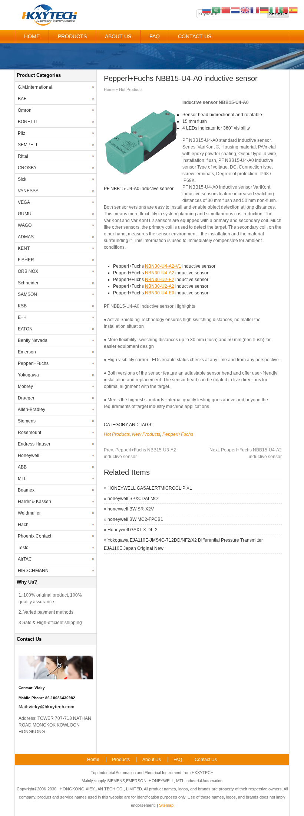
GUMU (25, 213)
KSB (22, 306)
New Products (146, 434)
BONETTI (27, 121)
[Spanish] (293, 9)
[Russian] (207, 9)
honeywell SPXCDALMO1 (134, 498)
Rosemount (29, 432)
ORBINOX (28, 271)
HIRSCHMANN (33, 570)
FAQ (154, 36)
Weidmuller (29, 513)
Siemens (27, 421)
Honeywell (28, 455)
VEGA (24, 202)
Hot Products (131, 89)
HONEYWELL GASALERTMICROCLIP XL (150, 488)
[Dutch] (236, 9)
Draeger (26, 398)
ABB (22, 467)
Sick (22, 179)
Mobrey (25, 386)
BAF (22, 98)
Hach (23, 524)
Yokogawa (28, 375)
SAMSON (27, 294)
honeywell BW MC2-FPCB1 (135, 519)
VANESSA (28, 190)
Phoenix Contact (34, 536)
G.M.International (35, 87)
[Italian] (274, 9)
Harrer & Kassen (34, 501)
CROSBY (27, 167)
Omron (25, 110)
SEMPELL (28, 144)
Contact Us (194, 36)
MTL (22, 478)
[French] (255, 9)
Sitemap (166, 805)
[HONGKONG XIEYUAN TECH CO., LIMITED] (49, 24)
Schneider (28, 282)
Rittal (23, 156)
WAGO (25, 225)
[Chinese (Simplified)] (226, 9)
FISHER (26, 259)
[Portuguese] (284, 9)
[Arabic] (216, 9)
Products (72, 36)
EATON (25, 329)
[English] (245, 9)
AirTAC (25, 559)
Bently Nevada (32, 340)
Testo (23, 547)
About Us (118, 36)
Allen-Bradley (31, 409)
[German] (265, 9)
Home (32, 36)
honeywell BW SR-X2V (131, 509)
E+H (22, 317)
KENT (24, 248)
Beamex (26, 490)
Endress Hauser (34, 444)
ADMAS (26, 236)
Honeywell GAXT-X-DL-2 (133, 529)
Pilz (21, 133)
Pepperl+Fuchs (177, 434)
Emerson (27, 352)
